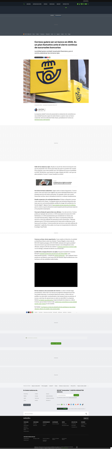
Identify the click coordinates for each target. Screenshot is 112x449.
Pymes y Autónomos (83, 426)
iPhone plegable (45, 385)
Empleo (36, 400)
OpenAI (58, 34)
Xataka (25, 423)
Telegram (82, 4)
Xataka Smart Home (26, 429)
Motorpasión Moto (65, 425)
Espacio (47, 393)
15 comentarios (39, 57)
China (34, 34)
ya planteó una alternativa (45, 300)
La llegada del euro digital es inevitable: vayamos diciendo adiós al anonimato (62, 183)
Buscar (86, 414)
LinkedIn (80, 404)
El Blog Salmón (83, 423)
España (55, 312)
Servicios (40, 312)
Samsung (37, 398)
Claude (56, 385)
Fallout (37, 34)
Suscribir (76, 395)
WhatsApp (77, 4)
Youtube (86, 4)
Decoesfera (74, 425)
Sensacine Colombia (45, 441)
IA (54, 34)
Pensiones (42, 34)
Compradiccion (74, 427)
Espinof (44, 425)
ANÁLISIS (29, 4)
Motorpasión (64, 423)
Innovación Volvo (58, 15)
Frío (66, 34)
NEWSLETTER (66, 4)
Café (52, 34)
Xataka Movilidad (49, 396)
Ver (57, 343)
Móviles (25, 396)
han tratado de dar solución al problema (64, 205)
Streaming (26, 393)
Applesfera (26, 427)
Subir (85, 418)
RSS (76, 404)
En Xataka (55, 180)
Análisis (36, 393)
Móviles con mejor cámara (64, 385)
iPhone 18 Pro (73, 385)
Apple (25, 398)
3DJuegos (35, 423)
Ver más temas (27, 404)
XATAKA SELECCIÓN (37, 4)
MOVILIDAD (52, 4)
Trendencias (74, 423)
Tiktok (79, 4)
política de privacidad (73, 397)
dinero (65, 312)
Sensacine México (46, 438)
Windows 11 (48, 400)
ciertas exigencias (59, 255)
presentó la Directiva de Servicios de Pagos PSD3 (53, 253)
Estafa (62, 34)
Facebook (44, 57)
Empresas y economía (48, 312)
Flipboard (47, 57)
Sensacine (45, 423)
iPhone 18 (47, 34)
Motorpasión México (64, 439)
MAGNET (59, 4)
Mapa (69, 34)
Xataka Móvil (26, 425)
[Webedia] (86, 1)
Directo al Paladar (55, 423)
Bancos (60, 312)
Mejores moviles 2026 (36, 385)
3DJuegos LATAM (36, 438)
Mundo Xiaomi (26, 431)
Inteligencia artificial (50, 398)
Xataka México (26, 438)
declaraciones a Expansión (42, 119)
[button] (42, 109)
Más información (65, 447)
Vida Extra (35, 425)
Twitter (88, 4)
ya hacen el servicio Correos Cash (66, 246)
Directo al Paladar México (55, 439)
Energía (36, 396)
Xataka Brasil (26, 440)
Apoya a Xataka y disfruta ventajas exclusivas (76, 408)
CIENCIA (45, 4)
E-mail (49, 57)
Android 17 (51, 385)
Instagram (84, 4)
